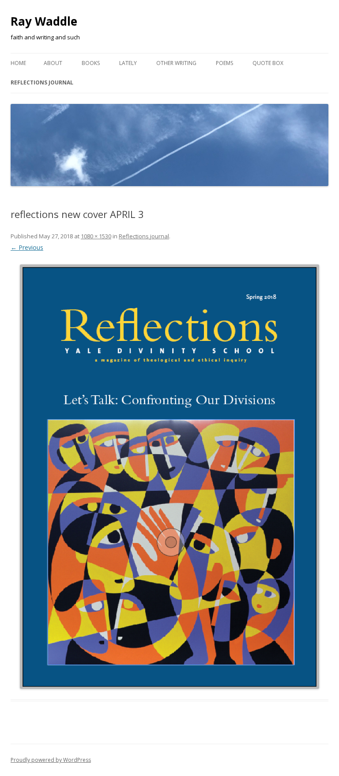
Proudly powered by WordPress (51, 760)
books (91, 63)
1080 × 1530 (96, 236)
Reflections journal (42, 82)
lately (128, 63)
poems (224, 63)
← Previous (27, 247)
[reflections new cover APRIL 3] (169, 476)
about (53, 63)
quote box (267, 63)
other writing (176, 63)
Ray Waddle (44, 21)
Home (18, 63)
